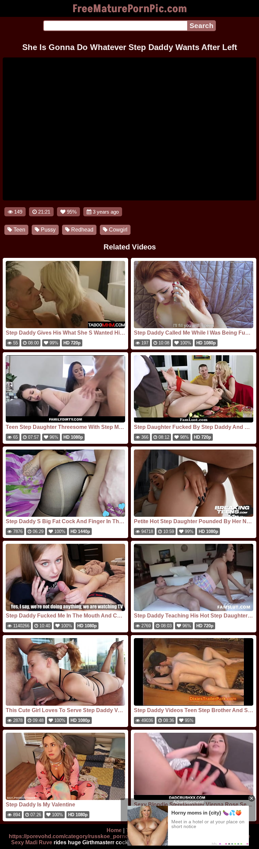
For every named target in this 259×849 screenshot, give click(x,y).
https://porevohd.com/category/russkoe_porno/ (69, 836)
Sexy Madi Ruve (31, 842)
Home (114, 830)
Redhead (81, 230)
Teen (18, 230)
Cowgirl (117, 230)
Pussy (47, 230)
